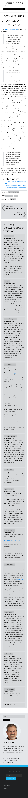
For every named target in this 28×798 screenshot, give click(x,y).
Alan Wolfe (9, 654)
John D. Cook (14, 769)
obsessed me (19, 579)
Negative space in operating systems (15, 187)
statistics (7, 754)
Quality (16, 195)
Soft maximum (18, 214)
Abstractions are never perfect (14, 208)
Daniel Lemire (10, 530)
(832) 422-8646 (7, 785)
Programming (9, 195)
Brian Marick (9, 564)
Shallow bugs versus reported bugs (15, 185)
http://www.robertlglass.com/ (12, 540)
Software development (14, 192)
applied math (19, 752)
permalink (13, 199)
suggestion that (17, 373)
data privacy (11, 752)
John (20, 25)
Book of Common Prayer (11, 29)
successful (16, 593)
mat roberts (9, 236)
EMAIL (5, 788)
